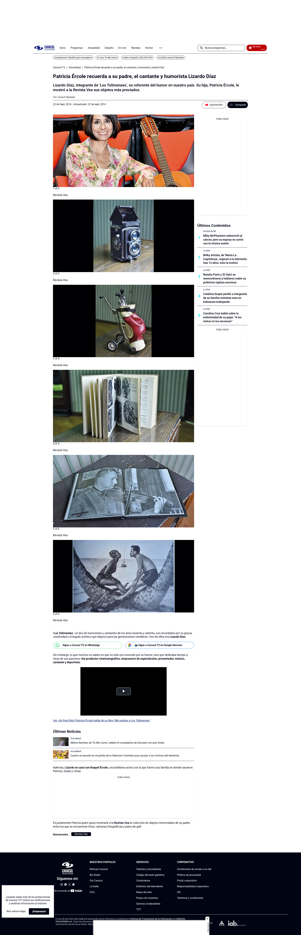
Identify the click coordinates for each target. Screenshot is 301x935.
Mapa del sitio (144, 892)
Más (161, 48)
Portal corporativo (187, 880)
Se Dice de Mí (209, 231)
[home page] (44, 47)
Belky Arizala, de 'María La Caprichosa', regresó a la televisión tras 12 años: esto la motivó (225, 259)
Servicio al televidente (148, 903)
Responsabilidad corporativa (193, 886)
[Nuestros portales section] (116, 862)
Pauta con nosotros (147, 897)
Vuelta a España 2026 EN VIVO (137, 57)
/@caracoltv (216, 104)
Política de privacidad (189, 874)
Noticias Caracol (99, 869)
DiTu (92, 892)
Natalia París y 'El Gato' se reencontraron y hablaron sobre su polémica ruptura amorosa (224, 278)
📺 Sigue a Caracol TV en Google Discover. (159, 645)
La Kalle (94, 886)
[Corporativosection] (210, 862)
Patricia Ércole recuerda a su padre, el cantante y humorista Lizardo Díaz (124, 67)
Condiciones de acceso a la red (194, 869)
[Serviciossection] (163, 862)
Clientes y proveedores (148, 869)
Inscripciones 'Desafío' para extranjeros (73, 57)
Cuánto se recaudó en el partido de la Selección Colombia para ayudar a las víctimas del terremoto (125, 755)
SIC (179, 892)
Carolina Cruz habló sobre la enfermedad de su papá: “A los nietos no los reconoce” (222, 317)
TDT (138, 909)
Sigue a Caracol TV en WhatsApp (81, 645)
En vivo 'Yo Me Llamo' (107, 57)
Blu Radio (95, 874)
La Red (206, 250)
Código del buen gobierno (150, 874)
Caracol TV (59, 67)
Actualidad (75, 67)
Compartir (240, 104)
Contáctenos (143, 880)
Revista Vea (81, 834)
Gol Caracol (96, 880)
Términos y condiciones (190, 897)
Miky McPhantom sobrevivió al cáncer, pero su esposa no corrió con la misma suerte (223, 239)
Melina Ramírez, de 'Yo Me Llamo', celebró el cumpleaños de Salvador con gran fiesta (117, 742)
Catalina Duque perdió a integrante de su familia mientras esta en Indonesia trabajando (225, 297)
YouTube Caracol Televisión (171, 57)
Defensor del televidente (149, 886)
